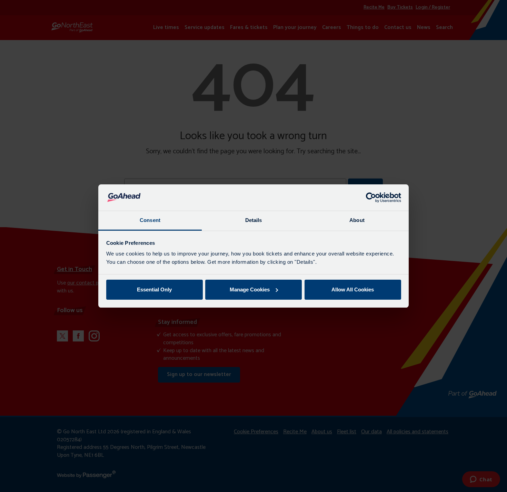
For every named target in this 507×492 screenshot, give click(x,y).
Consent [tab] (150, 220)
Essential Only (154, 289)
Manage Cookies (250, 289)
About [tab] (357, 220)
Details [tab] (253, 220)
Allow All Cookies (352, 289)
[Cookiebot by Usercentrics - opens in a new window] (371, 197)
